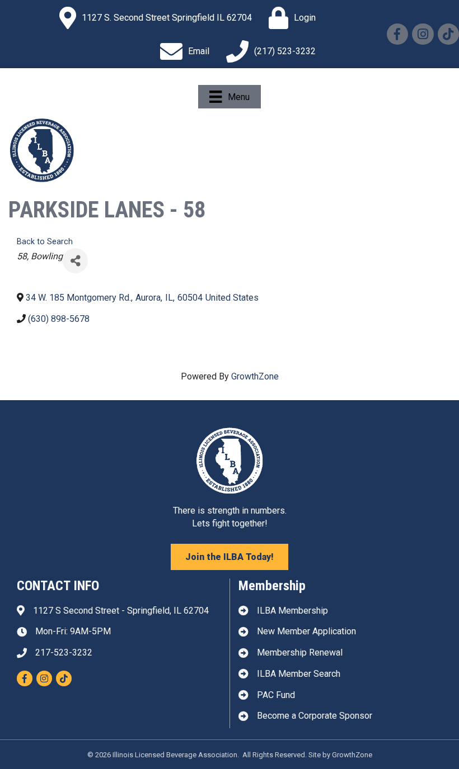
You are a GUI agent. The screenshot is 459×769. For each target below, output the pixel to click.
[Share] (75, 260)
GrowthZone (255, 376)
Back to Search (45, 241)
